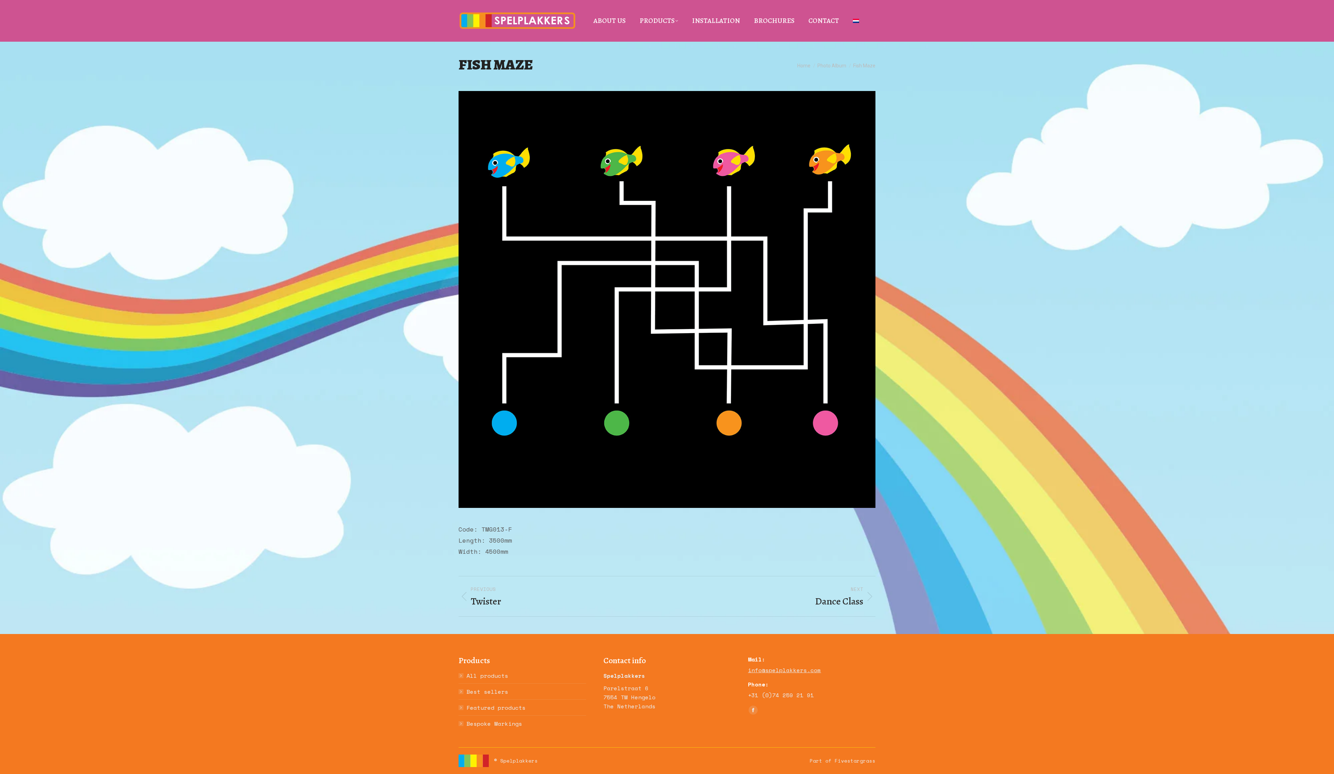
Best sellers (487, 691)
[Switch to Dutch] (856, 21)
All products (487, 676)
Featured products (496, 707)
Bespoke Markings (494, 723)
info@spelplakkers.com (784, 670)
